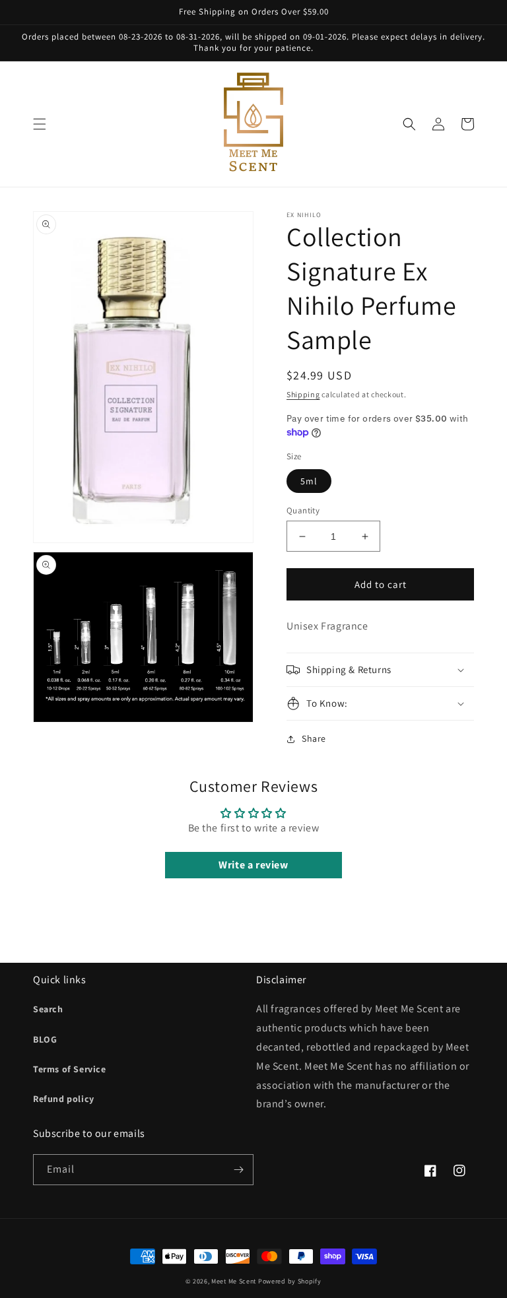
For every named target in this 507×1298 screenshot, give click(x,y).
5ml (309, 481)
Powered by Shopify (289, 1281)
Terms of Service (69, 1069)
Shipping (303, 394)
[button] (39, 124)
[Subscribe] (238, 1169)
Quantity (303, 510)
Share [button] (314, 738)
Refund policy (63, 1099)
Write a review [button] (253, 865)
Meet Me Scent (233, 1281)
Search (48, 1009)
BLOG (45, 1039)
